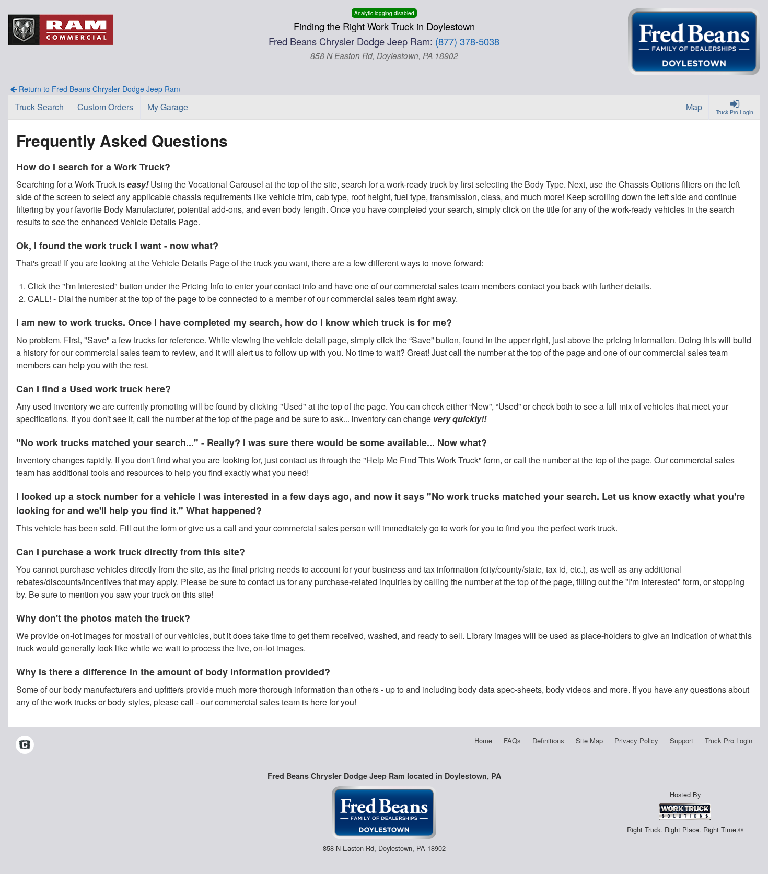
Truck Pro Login (728, 740)
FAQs (512, 740)
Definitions (548, 740)
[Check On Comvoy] (25, 745)
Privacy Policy (636, 740)
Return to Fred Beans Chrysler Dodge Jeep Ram (98, 89)
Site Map (589, 740)
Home (483, 740)
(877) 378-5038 (467, 41)
